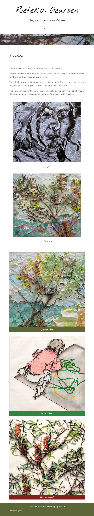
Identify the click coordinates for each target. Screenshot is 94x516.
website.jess (16, 511)
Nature (55, 74)
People (43, 74)
